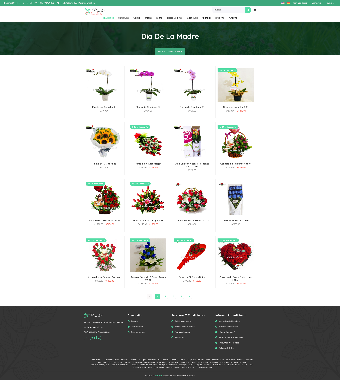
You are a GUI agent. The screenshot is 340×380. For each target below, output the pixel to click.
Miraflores (163, 362)
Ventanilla (207, 365)
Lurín (120, 362)
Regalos (206, 18)
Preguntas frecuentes (229, 343)
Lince (114, 362)
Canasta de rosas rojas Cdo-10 (104, 220)
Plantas (232, 18)
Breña (116, 360)
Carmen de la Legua (138, 360)
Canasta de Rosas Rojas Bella (148, 220)
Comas (182, 360)
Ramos (148, 18)
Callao (252, 365)
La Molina (240, 360)
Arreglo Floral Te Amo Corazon (104, 277)
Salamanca (214, 362)
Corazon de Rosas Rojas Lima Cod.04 (235, 278)
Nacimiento (192, 18)
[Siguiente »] (189, 296)
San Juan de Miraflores (121, 365)
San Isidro (243, 362)
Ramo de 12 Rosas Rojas (192, 277)
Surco (150, 367)
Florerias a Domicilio (204, 367)
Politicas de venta (183, 321)
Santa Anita (172, 365)
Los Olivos (127, 362)
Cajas (159, 18)
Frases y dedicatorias (228, 326)
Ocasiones (108, 18)
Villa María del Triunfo (234, 365)
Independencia (218, 360)
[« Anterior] (149, 296)
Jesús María (230, 360)
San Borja (234, 362)
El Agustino (191, 360)
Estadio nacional (203, 360)
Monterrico (173, 362)
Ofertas (219, 18)
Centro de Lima (104, 362)
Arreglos (123, 18)
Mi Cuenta (330, 3)
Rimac (205, 362)
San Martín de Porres (148, 365)
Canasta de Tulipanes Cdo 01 (235, 163)
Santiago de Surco (186, 365)
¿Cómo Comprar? (227, 332)
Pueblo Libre (184, 362)
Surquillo (198, 365)
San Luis (135, 365)
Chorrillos (174, 360)
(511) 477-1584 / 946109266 (41, 3)
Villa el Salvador (219, 365)
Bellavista (109, 360)
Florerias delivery (173, 367)
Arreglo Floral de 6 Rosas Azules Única (148, 278)
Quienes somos (138, 332)
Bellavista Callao (139, 367)
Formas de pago (182, 332)
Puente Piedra (196, 362)
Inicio (160, 51)
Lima (246, 365)
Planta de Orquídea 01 (104, 107)
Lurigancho (137, 362)
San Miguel (162, 365)
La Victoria (249, 360)
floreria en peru (188, 367)
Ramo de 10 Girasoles (104, 163)
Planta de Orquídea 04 (192, 107)
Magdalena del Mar (150, 362)
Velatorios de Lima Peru (229, 321)
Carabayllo (124, 360)
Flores (137, 18)
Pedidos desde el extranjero (231, 337)
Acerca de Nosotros (301, 3)
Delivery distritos (226, 348)
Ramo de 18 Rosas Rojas (148, 163)
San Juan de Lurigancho (100, 365)
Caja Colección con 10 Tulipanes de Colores (192, 165)
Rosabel (96, 316)
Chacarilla (165, 360)
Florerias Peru (159, 367)
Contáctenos (317, 3)
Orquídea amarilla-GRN (235, 107)
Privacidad (179, 337)
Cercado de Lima (153, 360)
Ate (93, 360)
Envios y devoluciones (185, 326)
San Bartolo (224, 362)
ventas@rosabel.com (15, 3)
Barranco (100, 360)
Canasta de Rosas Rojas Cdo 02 (192, 220)
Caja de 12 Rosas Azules (236, 220)
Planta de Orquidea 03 (148, 107)
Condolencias (174, 18)
